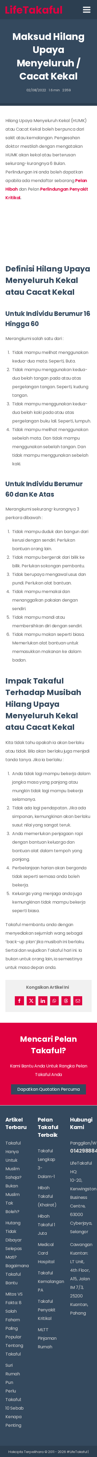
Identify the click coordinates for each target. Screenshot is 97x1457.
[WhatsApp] (54, 1001)
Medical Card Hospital (46, 1253)
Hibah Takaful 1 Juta (46, 1224)
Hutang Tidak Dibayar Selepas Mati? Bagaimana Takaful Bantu (14, 1253)
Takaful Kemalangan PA (47, 1281)
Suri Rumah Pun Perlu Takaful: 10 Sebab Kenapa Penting (14, 1395)
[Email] (78, 1001)
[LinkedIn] (43, 1001)
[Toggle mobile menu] (87, 9)
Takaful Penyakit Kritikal (47, 1310)
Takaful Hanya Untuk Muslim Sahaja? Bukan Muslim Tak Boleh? (13, 1177)
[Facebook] (19, 1001)
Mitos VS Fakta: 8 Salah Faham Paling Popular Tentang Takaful (14, 1324)
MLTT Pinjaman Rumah (47, 1338)
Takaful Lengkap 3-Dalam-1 (46, 1164)
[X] (31, 1001)
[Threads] (66, 1001)
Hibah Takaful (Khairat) (47, 1196)
